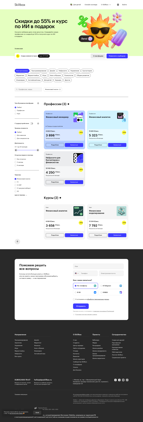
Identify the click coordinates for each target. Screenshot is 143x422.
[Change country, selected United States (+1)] (76, 273)
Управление (18, 345)
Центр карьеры (78, 345)
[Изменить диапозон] (16, 150)
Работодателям (117, 352)
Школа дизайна (98, 348)
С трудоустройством (22, 123)
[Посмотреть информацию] (118, 5)
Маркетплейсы (20, 351)
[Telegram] (119, 380)
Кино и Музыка (39, 348)
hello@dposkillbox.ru (43, 380)
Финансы (37, 345)
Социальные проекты (119, 357)
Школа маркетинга (99, 358)
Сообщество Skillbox (80, 362)
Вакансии (76, 356)
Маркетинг (37, 343)
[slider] (16, 150)
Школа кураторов (79, 359)
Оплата (75, 367)
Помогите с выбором (117, 56)
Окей (37, 412)
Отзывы (75, 351)
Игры (16, 348)
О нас (75, 340)
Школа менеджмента (99, 351)
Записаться (74, 145)
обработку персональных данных (98, 299)
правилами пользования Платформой (103, 311)
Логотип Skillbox (117, 355)
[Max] (127, 380)
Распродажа (97, 345)
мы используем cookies (16, 413)
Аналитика (18, 343)
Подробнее (55, 145)
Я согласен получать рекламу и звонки (86, 314)
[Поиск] (16, 89)
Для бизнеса (77, 370)
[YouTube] (123, 380)
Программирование (21, 340)
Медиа (95, 343)
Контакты (76, 353)
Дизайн (36, 340)
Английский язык (39, 353)
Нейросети (18, 353)
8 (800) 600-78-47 (22, 380)
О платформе (98, 56)
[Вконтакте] (115, 380)
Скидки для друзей (118, 340)
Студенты (76, 343)
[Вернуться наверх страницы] (17, 241)
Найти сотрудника (79, 348)
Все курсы (18, 356)
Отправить (81, 306)
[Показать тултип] (38, 103)
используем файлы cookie (82, 394)
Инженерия (38, 351)
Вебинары (96, 340)
